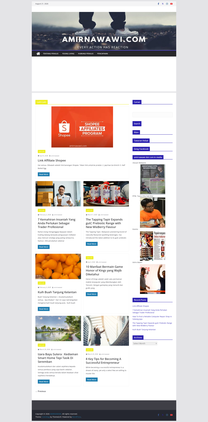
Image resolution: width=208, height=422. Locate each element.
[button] (82, 126)
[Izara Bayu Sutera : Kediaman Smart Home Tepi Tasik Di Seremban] (58, 328)
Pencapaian (102, 53)
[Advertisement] (104, 74)
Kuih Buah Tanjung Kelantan (57, 292)
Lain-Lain (41, 151)
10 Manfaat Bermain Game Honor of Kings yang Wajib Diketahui (104, 270)
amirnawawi (55, 156)
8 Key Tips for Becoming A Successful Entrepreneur (103, 361)
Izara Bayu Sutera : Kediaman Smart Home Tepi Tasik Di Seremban (58, 358)
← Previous (40, 391)
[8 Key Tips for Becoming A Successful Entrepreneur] (106, 331)
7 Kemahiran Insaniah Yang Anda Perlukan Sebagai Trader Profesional (56, 223)
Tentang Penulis (50, 53)
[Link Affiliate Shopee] (82, 126)
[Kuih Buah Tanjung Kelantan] (58, 266)
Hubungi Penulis (85, 53)
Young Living (68, 53)
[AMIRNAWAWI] (104, 13)
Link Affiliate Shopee (52, 160)
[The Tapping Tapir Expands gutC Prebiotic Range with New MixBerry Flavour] (106, 194)
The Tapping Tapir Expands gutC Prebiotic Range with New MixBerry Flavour (104, 223)
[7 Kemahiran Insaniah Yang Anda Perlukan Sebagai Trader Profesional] (58, 194)
